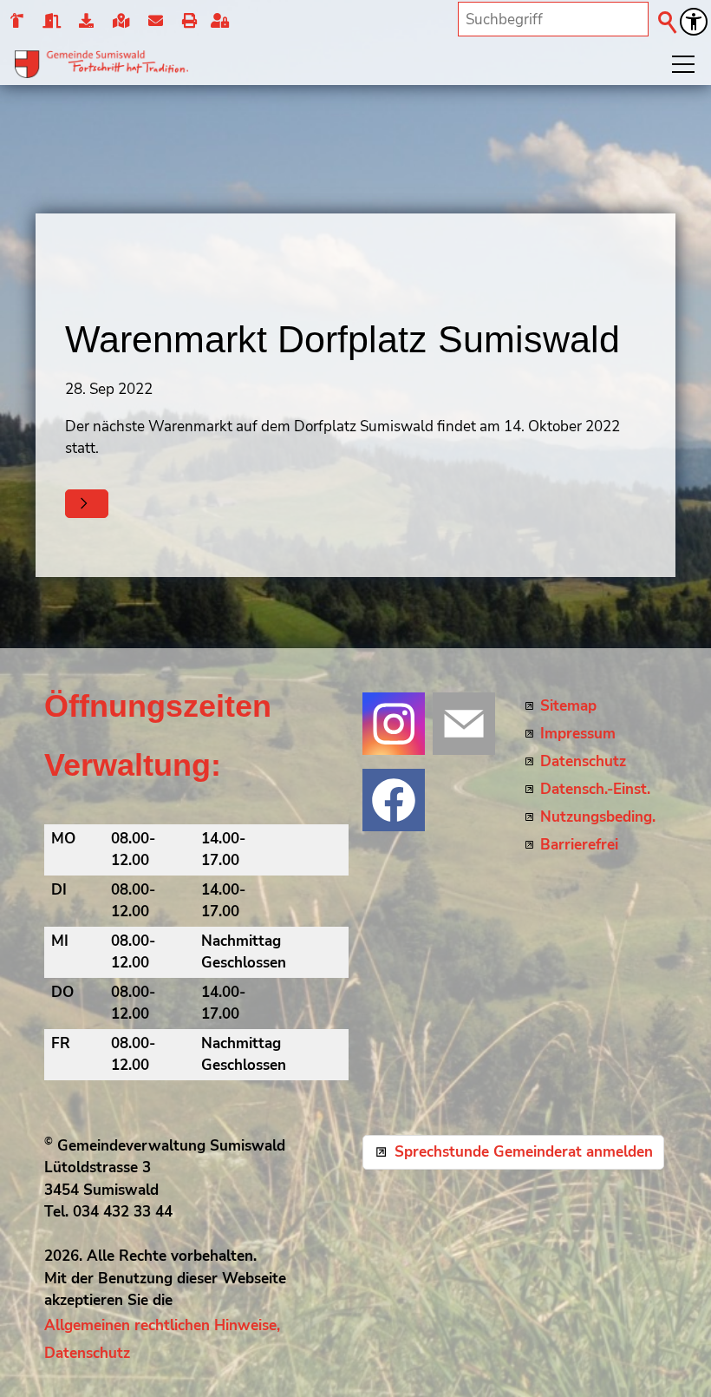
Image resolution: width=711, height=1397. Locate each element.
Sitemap (568, 706)
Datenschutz (583, 761)
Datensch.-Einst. (595, 789)
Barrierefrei (579, 845)
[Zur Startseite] (101, 64)
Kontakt (155, 21)
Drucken (188, 21)
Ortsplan (120, 21)
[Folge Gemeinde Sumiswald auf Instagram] (393, 723)
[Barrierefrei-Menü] (694, 22)
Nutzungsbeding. (598, 817)
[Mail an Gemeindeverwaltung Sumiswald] (464, 723)
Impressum (578, 734)
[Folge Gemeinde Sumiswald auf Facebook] (393, 800)
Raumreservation (50, 21)
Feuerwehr (16, 21)
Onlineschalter (86, 21)
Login (224, 21)
